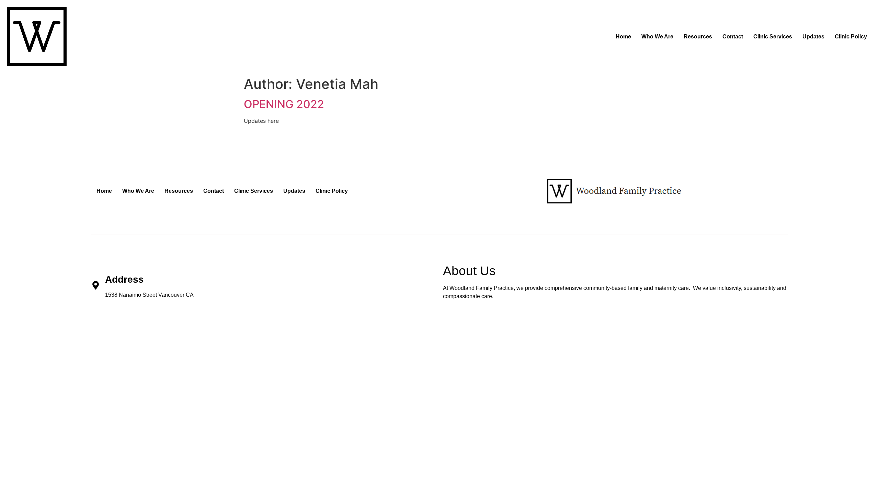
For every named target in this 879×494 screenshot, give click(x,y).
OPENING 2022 (284, 104)
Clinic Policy (851, 36)
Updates (813, 36)
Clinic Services (772, 36)
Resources (698, 36)
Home (623, 36)
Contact (732, 36)
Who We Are (657, 36)
